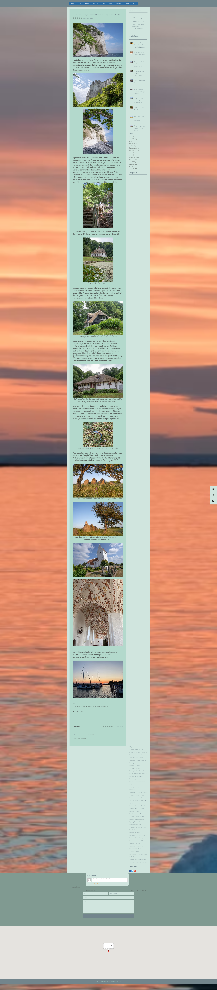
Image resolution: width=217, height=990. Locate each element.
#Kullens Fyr (143, 808)
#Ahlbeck (131, 752)
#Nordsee (131, 819)
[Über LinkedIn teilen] (82, 711)
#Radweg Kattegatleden (134, 840)
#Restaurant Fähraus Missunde (136, 846)
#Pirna (130, 838)
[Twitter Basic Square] (132, 871)
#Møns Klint (76, 706)
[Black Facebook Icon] (213, 495)
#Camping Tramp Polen (134, 765)
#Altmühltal (144, 752)
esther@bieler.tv (77, 887)
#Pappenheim (132, 835)
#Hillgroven (131, 800)
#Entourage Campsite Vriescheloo (137, 787)
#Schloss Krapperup (142, 854)
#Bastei (137, 755)
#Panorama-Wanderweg (134, 832)
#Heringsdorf (144, 798)
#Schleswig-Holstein (134, 851)
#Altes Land (137, 752)
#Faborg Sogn (132, 789)
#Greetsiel (131, 795)
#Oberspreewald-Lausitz (135, 824)
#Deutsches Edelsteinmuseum (136, 776)
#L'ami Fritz (138, 811)
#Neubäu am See (140, 816)
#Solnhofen (144, 862)
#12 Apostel (131, 747)
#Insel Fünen (141, 803)
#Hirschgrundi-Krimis (140, 800)
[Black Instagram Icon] (213, 501)
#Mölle (139, 814)
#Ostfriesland (132, 827)
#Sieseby (138, 862)
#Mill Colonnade (133, 814)
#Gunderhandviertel (140, 795)
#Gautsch (145, 792)
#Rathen (143, 840)
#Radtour (135, 838)
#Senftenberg (132, 862)
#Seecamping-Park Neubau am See (137, 859)
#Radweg (141, 838)
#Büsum (141, 757)
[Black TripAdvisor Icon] (213, 489)
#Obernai (141, 822)
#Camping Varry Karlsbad (135, 768)
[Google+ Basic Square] (135, 871)
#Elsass (130, 784)
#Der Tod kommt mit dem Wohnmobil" (138, 773)
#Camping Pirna (132, 763)
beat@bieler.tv (90, 890)
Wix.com (119, 981)
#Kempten (137, 806)
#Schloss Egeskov (133, 854)
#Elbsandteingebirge (140, 781)
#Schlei (140, 848)
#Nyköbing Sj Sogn (133, 822)
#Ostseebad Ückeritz (141, 827)
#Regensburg (132, 843)
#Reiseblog (138, 843)
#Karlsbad (131, 806)
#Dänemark (131, 781)
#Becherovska (143, 755)
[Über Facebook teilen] (73, 711)
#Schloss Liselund (86, 706)
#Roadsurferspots (133, 848)
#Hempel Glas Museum (134, 798)
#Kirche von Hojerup (134, 808)
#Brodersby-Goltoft (133, 757)
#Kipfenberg (143, 806)
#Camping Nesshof (141, 760)
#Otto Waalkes (132, 830)
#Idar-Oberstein (133, 803)
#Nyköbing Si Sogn (139, 819)
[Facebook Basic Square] (130, 871)
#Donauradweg (132, 779)
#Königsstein (132, 811)
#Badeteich (131, 755)
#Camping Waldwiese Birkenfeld (136, 771)
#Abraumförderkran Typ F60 (136, 749)
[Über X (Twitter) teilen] (77, 711)
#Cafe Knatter (132, 760)
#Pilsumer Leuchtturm (141, 835)
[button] (95, 3)
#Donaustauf (140, 779)
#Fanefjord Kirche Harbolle (101, 706)
